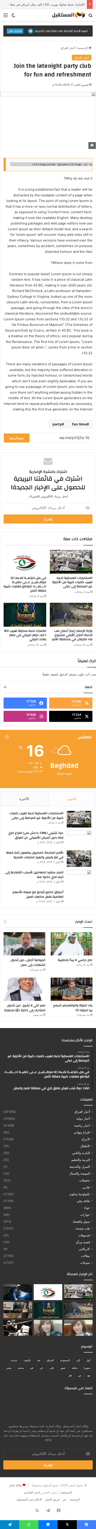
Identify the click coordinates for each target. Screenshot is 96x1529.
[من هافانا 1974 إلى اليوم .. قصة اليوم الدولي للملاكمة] (17, 1328)
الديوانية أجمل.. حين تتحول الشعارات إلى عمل (27, 962)
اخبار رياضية (82, 1125)
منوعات (85, 1262)
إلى (78, 1360)
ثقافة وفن (83, 1201)
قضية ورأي (83, 1242)
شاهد (74, 1367)
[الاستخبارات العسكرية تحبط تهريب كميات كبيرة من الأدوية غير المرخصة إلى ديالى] (71, 562)
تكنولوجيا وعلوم (80, 1194)
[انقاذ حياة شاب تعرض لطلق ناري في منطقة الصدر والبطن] (17, 1292)
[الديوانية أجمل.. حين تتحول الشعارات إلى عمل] (24, 944)
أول (88, 1360)
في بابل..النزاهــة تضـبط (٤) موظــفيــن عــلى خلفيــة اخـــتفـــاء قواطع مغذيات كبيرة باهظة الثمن (25, 584)
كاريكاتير (84, 1249)
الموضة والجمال (79, 1173)
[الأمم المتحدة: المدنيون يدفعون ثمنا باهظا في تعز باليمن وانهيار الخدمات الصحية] (79, 858)
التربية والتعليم (80, 1160)
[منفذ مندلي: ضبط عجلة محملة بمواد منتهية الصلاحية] (17, 1310)
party (57, 424)
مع (89, 1375)
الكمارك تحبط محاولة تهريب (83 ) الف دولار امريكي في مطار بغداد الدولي (25, 635)
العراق (50, 1360)
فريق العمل (52, 1499)
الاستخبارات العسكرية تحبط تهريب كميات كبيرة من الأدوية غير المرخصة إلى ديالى (72, 582)
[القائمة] (5, 17)
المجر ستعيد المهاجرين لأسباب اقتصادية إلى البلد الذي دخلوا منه (34, 875)
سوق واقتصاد (81, 1221)
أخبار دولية (83, 1118)
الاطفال (85, 1146)
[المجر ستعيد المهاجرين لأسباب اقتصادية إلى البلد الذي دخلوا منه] (79, 878)
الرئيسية (83, 48)
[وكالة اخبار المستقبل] (67, 15)
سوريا (87, 1367)
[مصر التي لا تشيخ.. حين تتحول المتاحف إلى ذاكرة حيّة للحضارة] (24, 989)
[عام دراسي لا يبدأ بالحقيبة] (71, 944)
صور (63, 1367)
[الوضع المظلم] (13, 17)
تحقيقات (84, 1180)
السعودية (65, 1360)
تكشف (27, 1360)
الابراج (86, 1139)
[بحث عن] (90, 17)
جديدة (14, 1360)
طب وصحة (82, 1228)
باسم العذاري (32, 1492)
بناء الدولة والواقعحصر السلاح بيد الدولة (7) (72, 1008)
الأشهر (72, 799)
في (31, 1367)
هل (70, 1375)
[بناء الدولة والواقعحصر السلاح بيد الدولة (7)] (71, 989)
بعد (38, 1360)
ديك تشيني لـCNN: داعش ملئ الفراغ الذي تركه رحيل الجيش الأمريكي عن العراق (35, 835)
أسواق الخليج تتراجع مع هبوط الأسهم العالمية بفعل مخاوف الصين (38, 894)
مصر (8, 1367)
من (79, 1375)
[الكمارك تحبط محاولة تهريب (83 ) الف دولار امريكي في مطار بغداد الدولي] (25, 615)
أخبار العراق (68, 48)
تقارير (86, 1187)
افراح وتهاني (82, 1132)
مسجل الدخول (68, 674)
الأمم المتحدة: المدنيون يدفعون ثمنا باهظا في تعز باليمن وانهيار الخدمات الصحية (34, 855)
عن (41, 1367)
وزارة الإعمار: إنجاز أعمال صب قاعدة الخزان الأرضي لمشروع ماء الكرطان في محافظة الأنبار (72, 635)
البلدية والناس (81, 1153)
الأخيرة (24, 799)
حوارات (85, 1214)
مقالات (85, 1256)
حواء (87, 1208)
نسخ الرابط (16, 438)
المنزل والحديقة (79, 1166)
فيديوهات (84, 1235)
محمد (21, 1367)
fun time (79, 424)
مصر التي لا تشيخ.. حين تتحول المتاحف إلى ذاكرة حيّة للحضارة (24, 1008)
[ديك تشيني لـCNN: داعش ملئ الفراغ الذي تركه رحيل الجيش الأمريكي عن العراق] (79, 839)
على (52, 1367)
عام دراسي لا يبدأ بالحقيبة (75, 960)
